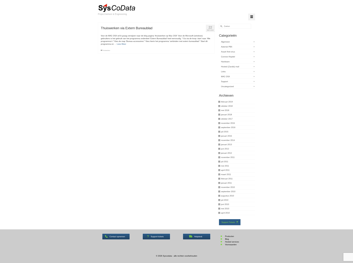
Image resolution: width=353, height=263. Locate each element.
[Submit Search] (221, 26)
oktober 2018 (227, 106)
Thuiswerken (106, 50)
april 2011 (225, 170)
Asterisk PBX (226, 47)
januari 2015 (226, 136)
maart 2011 (226, 174)
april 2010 (225, 213)
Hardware (225, 62)
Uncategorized (227, 86)
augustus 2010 (227, 196)
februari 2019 (227, 102)
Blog (227, 239)
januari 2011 (226, 183)
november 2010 (228, 187)
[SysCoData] (123, 8)
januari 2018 (226, 114)
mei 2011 (225, 166)
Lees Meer (121, 44)
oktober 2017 (227, 119)
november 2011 (228, 157)
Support (224, 81)
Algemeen (225, 42)
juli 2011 (224, 161)
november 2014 (228, 140)
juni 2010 (225, 204)
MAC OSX (225, 76)
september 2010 (228, 191)
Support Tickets (228, 222)
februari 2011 (227, 179)
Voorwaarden (231, 244)
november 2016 (228, 123)
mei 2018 (225, 110)
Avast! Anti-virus (228, 52)
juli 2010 (224, 200)
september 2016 (228, 127)
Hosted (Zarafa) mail (230, 66)
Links (223, 71)
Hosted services (232, 242)
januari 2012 (226, 153)
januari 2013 (226, 144)
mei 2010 (225, 208)
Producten (229, 236)
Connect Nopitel (228, 57)
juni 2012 (225, 149)
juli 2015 (224, 132)
